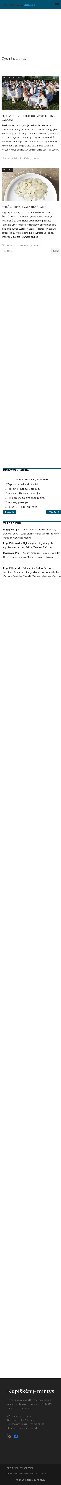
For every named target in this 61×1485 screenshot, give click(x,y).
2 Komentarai (23, 158)
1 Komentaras (24, 245)
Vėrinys (16, 78)
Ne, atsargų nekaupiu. (18, 502)
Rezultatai (53, 511)
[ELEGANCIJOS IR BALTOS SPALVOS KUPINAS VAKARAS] (31, 93)
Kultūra (7, 78)
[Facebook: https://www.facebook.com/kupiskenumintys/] (16, 1436)
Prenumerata (15, 1474)
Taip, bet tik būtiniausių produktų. (24, 489)
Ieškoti (56, 251)
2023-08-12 (9, 158)
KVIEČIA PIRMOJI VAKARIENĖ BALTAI (25, 206)
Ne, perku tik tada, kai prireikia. (23, 507)
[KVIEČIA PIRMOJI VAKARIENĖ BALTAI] (31, 184)
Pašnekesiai (26, 1468)
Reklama (29, 1474)
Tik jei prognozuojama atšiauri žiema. (26, 498)
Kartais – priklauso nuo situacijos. (24, 493)
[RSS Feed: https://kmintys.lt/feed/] (9, 1436)
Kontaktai (42, 1474)
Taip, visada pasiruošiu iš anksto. (24, 484)
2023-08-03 (9, 245)
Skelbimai (12, 1468)
